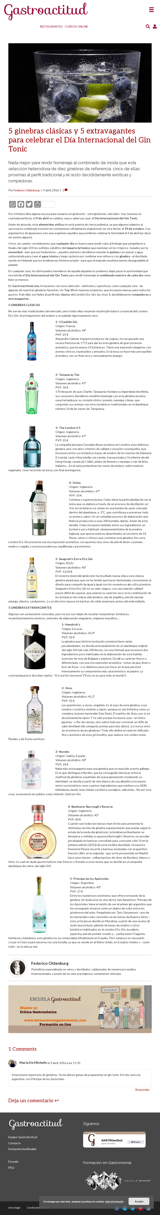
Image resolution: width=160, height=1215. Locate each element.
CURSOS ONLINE (76, 26)
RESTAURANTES (51, 26)
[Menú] (151, 8)
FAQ (11, 1167)
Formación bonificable (22, 1149)
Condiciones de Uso (38, 1207)
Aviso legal (14, 1207)
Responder (142, 1089)
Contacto (14, 1143)
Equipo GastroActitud (22, 1137)
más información (114, 1201)
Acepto (139, 1201)
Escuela (13, 1161)
